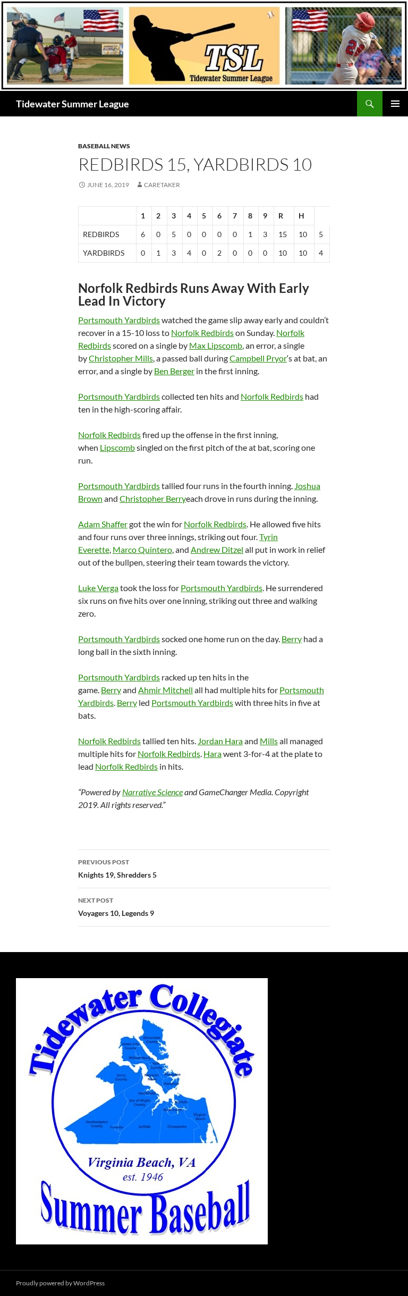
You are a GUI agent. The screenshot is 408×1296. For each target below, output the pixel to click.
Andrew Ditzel (217, 549)
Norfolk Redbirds (202, 332)
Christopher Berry (153, 498)
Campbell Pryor (258, 358)
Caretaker (162, 185)
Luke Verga (98, 588)
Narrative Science (152, 792)
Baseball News (104, 146)
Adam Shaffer (103, 524)
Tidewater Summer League (72, 104)
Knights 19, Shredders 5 (117, 868)
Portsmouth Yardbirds (119, 320)
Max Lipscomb (215, 345)
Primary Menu (395, 103)
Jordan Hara (220, 741)
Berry (292, 639)
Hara (212, 753)
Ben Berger (174, 371)
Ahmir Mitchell (165, 690)
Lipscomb (117, 447)
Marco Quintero (142, 549)
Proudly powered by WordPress (60, 1283)
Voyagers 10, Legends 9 (116, 907)
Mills (269, 741)
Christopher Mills (121, 358)
